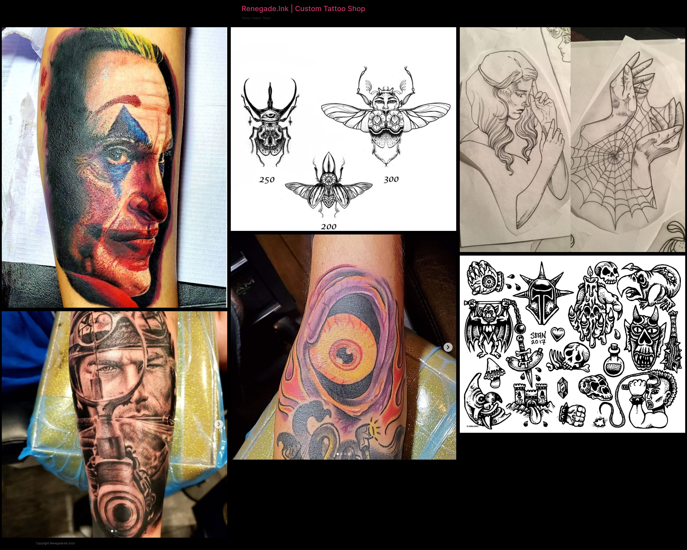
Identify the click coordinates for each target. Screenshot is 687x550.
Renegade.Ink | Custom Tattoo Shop (303, 8)
